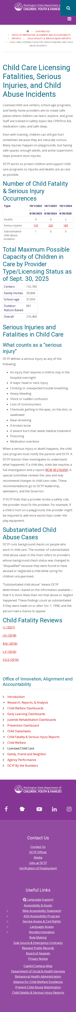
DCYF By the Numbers (22, 766)
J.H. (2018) (9, 635)
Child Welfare (16, 743)
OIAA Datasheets (19, 731)
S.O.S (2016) (11, 660)
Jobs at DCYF (38, 863)
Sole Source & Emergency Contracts (38, 943)
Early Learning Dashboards (26, 714)
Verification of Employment (38, 868)
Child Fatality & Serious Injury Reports (33, 737)
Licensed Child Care (20, 748)
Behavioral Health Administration (38, 976)
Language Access (42, 927)
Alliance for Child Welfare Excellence (38, 982)
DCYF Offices (38, 852)
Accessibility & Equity (38, 905)
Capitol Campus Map (38, 966)
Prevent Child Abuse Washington (38, 987)
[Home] (38, 6)
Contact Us (38, 847)
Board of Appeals (38, 953)
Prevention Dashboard (23, 725)
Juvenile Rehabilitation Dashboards (31, 720)
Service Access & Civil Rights (42, 921)
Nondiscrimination (42, 932)
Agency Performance (21, 760)
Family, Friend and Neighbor (26, 754)
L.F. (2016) (9, 652)
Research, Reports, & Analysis (27, 702)
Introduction (16, 697)
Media (38, 857)
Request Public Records (38, 948)
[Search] (68, 8)
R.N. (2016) (10, 644)
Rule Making (38, 937)
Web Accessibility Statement (42, 911)
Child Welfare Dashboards (25, 708)
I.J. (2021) (9, 627)
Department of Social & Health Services (38, 971)
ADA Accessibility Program (42, 916)
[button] (69, 19)
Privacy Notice (38, 959)
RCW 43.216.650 (56, 470)
